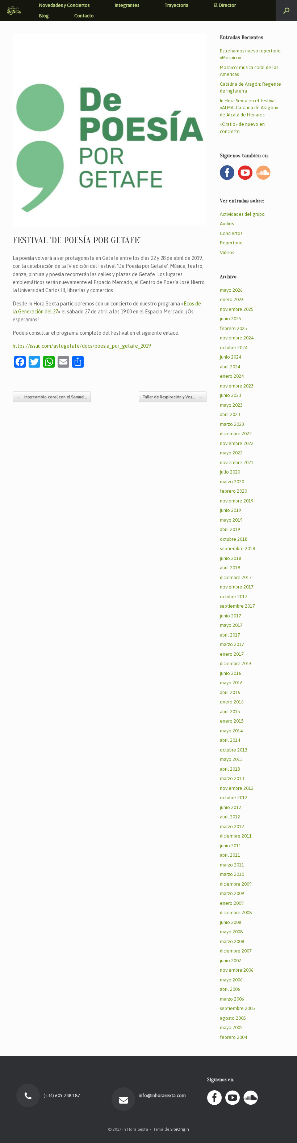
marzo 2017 (232, 644)
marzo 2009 (232, 893)
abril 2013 (230, 769)
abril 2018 (230, 567)
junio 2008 (230, 922)
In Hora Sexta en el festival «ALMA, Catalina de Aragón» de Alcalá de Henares (249, 107)
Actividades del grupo (242, 214)
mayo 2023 (231, 405)
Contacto (84, 15)
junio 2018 (230, 558)
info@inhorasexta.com (161, 1095)
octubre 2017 (233, 596)
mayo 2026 (231, 290)
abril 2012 (230, 816)
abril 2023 (230, 414)
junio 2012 (230, 807)
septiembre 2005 (237, 1008)
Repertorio (231, 242)
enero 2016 (232, 702)
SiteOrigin (179, 1129)
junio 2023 (230, 395)
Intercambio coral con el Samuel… (52, 397)
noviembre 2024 (237, 338)
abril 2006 (230, 989)
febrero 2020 (233, 491)
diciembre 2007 (236, 951)
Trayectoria (176, 5)
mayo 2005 (231, 1027)
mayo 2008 (231, 931)
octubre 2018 (233, 539)
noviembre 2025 (237, 309)
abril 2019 (230, 529)
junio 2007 (230, 960)
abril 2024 (230, 366)
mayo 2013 (231, 759)
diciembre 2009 (236, 884)
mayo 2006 (231, 980)
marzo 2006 (232, 999)
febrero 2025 (233, 328)
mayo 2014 (231, 730)
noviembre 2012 (237, 788)
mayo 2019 (231, 520)
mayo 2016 (231, 682)
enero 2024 (232, 376)
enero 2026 (232, 299)
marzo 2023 (232, 424)
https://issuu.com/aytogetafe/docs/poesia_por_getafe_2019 (82, 346)
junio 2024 (230, 357)
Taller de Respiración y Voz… (172, 397)
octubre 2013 (233, 750)
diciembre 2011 (236, 836)
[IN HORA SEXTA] (14, 10)
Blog (44, 15)
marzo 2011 (232, 865)
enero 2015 (232, 721)
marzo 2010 (232, 874)
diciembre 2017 (236, 577)
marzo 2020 (232, 481)
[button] (286, 10)
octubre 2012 (233, 797)
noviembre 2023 (237, 386)
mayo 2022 (231, 452)
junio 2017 (230, 615)
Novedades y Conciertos (64, 5)
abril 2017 (230, 635)
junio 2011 (230, 845)
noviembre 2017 (237, 587)
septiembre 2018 (237, 548)
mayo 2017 (231, 625)
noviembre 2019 (237, 501)
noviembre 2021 (237, 462)
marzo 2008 (232, 941)
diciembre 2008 (236, 912)
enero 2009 (232, 903)
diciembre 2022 (236, 433)
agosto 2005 (233, 1018)
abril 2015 (230, 711)
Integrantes (127, 5)
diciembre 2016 (236, 663)
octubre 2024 (233, 347)
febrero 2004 (233, 1037)
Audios (227, 223)
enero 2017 (232, 654)
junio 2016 (230, 673)
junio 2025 (230, 318)
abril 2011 (230, 855)
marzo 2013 (232, 778)
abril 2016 (230, 692)
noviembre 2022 (237, 443)
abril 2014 (230, 740)
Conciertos (231, 233)
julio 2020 (230, 472)
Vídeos (227, 252)
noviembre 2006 (237, 970)
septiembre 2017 (237, 606)
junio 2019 (230, 510)
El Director (225, 5)
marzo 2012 (232, 826)
